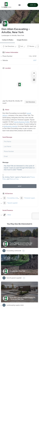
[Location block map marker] (19, 84)
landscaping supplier (11, 126)
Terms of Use (14, 179)
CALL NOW (32, 56)
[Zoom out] (34, 75)
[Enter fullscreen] (34, 79)
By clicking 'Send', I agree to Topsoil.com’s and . (18, 178)
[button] (19, 5)
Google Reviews (22, 40)
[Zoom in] (34, 73)
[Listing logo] (5, 23)
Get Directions (30, 102)
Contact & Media (7, 40)
